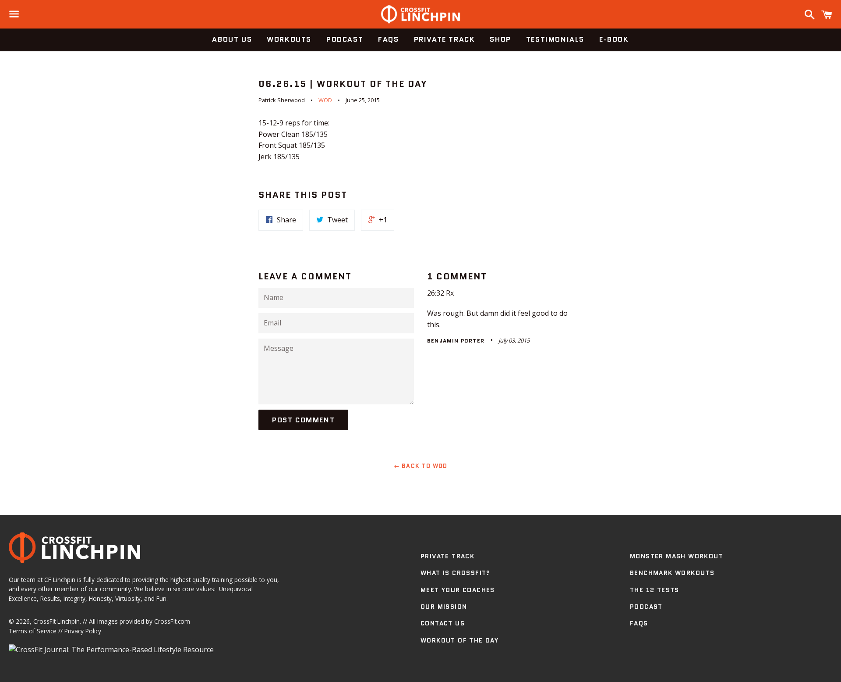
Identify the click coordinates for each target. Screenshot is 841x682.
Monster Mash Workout (676, 556)
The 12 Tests (654, 590)
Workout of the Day (459, 640)
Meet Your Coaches (457, 590)
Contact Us (442, 623)
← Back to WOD (421, 466)
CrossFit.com (172, 621)
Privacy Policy (82, 631)
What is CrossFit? (455, 572)
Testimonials (555, 39)
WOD (325, 100)
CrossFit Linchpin (56, 621)
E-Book (614, 39)
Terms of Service (33, 631)
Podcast (344, 39)
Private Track (444, 39)
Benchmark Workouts (672, 572)
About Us (232, 39)
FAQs (388, 39)
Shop (500, 39)
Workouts (289, 39)
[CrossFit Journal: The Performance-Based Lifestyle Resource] (111, 649)
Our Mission (443, 606)
